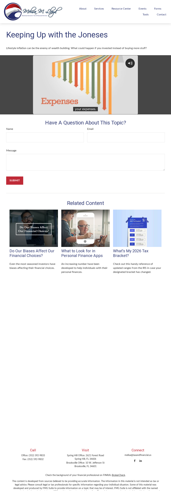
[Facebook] (134, 460)
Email (90, 129)
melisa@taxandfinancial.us (138, 455)
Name (9, 129)
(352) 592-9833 (37, 455)
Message (11, 150)
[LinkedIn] (140, 460)
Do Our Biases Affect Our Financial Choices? (32, 253)
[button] (83, 9)
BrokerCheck (118, 475)
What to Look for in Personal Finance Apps (82, 253)
